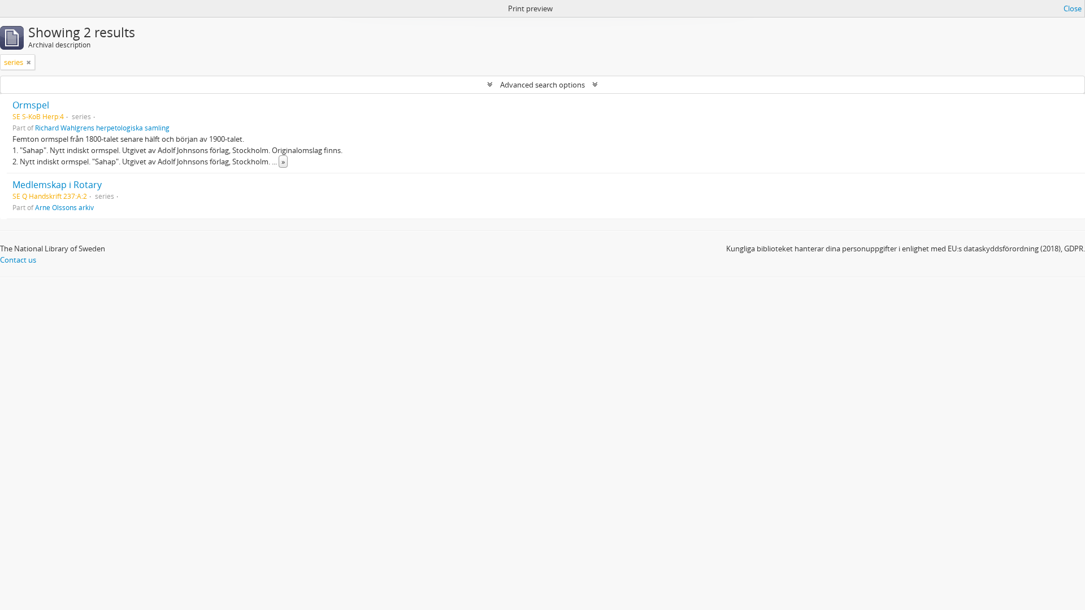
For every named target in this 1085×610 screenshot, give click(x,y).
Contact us (18, 260)
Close (1073, 8)
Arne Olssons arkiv (64, 207)
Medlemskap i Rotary (57, 184)
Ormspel (30, 105)
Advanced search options (542, 85)
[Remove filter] (29, 62)
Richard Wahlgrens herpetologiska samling (102, 127)
